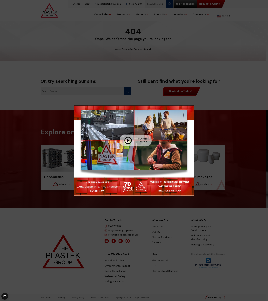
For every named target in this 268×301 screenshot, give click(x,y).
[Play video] (134, 151)
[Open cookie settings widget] (4, 296)
